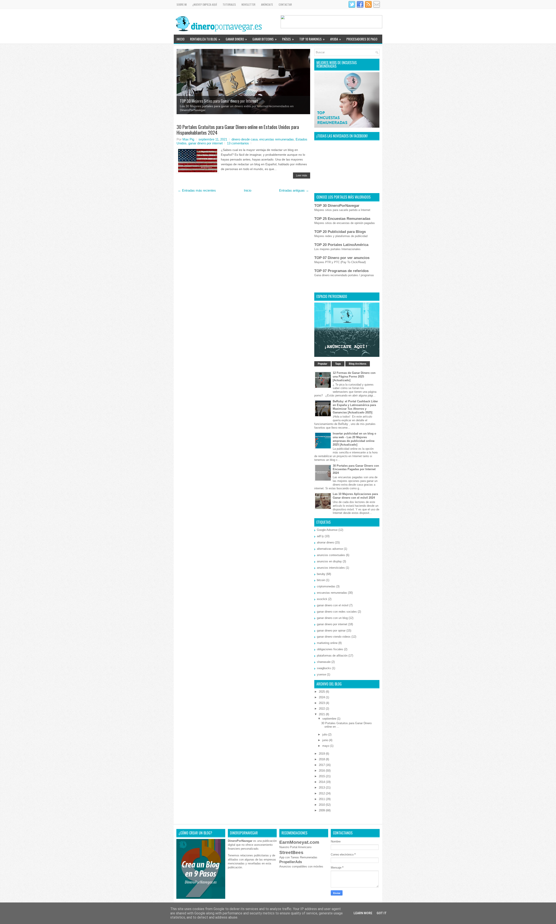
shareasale (324, 661)
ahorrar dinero (325, 542)
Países (288, 39)
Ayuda (335, 39)
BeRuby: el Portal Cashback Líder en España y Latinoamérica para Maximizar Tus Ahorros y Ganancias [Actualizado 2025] (355, 407)
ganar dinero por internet (205, 143)
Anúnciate (267, 4)
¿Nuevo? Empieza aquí (204, 4)
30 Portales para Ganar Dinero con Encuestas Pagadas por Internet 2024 (356, 469)
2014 (322, 782)
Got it (382, 913)
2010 (322, 804)
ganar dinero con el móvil (332, 605)
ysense (321, 674)
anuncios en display (329, 561)
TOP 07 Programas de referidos (341, 271)
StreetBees (291, 852)
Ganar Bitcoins (264, 39)
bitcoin (321, 580)
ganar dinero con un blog (332, 618)
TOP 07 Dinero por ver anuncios (341, 258)
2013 (322, 787)
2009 (322, 810)
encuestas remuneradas (276, 139)
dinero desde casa (245, 139)
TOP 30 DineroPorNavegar (336, 206)
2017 (322, 765)
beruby (321, 574)
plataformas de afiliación (332, 655)
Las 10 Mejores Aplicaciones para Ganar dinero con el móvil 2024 (355, 495)
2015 (322, 776)
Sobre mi (182, 4)
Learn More (363, 913)
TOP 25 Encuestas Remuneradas (342, 219)
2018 (322, 759)
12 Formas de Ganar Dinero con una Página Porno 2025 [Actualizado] (354, 376)
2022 (322, 708)
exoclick (322, 599)
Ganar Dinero (236, 39)
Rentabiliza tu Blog (205, 39)
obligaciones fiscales (330, 649)
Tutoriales (229, 4)
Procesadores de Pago (361, 39)
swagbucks (324, 668)
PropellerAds (290, 862)
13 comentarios (238, 143)
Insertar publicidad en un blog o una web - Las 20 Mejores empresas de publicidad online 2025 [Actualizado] (354, 439)
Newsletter (248, 4)
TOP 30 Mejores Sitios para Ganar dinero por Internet (219, 101)
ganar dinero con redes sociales (337, 611)
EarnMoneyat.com (299, 842)
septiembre (329, 718)
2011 (322, 799)
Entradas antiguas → (294, 190)
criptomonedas (326, 586)
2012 (322, 793)
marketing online (327, 643)
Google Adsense (327, 529)
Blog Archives (357, 363)
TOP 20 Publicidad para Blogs (340, 232)
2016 (322, 770)
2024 (322, 697)
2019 (322, 753)
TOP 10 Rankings (311, 39)
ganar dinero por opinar (331, 630)
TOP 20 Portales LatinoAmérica (341, 245)
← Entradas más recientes (197, 190)
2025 (322, 691)
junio (325, 740)
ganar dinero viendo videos (334, 636)
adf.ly (320, 536)
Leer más (301, 175)
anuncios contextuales (331, 555)
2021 (322, 714)
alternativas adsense (330, 548)
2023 (322, 703)
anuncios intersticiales (331, 567)
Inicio (180, 39)
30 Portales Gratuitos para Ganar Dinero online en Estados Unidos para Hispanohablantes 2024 (238, 129)
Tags (338, 363)
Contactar (285, 4)
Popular (322, 363)
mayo (326, 745)
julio (325, 734)
